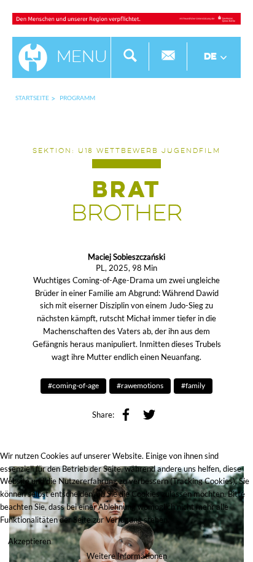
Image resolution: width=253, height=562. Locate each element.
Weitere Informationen (127, 556)
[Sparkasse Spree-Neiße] (126, 18)
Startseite (32, 97)
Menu (81, 57)
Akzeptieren (29, 541)
